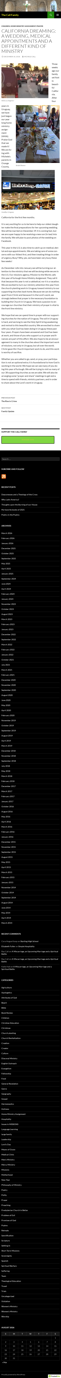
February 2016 (7, 832)
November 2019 (8, 720)
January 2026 (7, 543)
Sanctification (7, 1235)
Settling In (5, 1245)
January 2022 (7, 654)
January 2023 (7, 629)
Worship (5, 1316)
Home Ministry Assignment (23, 26)
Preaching (5, 1205)
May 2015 (5, 862)
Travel (4, 1286)
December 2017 (8, 786)
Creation (5, 1043)
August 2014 (7, 902)
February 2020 (7, 715)
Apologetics (6, 992)
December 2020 (8, 680)
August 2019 (7, 735)
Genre (4, 1089)
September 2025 (8, 558)
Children (5, 26)
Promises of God (8, 1220)
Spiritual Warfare (9, 1266)
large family (6, 1134)
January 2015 (7, 882)
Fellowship (6, 1073)
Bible (3, 1008)
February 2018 (7, 781)
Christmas (5, 1028)
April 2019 (6, 740)
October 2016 (7, 806)
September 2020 (8, 690)
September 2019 (8, 730)
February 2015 (7, 877)
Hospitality (6, 1119)
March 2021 (6, 670)
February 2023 (7, 624)
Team (3, 1276)
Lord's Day (6, 1144)
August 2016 (7, 811)
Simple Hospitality (26, 946)
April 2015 (6, 867)
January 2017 (7, 801)
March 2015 (6, 872)
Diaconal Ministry (9, 1058)
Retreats (5, 1230)
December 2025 (8, 548)
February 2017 (7, 796)
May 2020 (5, 705)
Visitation (5, 1301)
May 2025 (5, 563)
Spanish (4, 1261)
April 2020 (6, 710)
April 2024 (6, 589)
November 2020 (8, 685)
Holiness (5, 1109)
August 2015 (7, 857)
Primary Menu (57, 15)
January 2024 (7, 599)
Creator (4, 1048)
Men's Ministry (7, 1159)
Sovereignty (6, 1256)
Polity (4, 1195)
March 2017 (6, 791)
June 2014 (5, 907)
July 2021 (5, 665)
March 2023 (6, 619)
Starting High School (29, 941)
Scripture (5, 1240)
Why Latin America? (10, 499)
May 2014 (5, 913)
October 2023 (7, 609)
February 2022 (7, 649)
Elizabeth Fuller (8, 946)
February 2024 (7, 594)
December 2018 (8, 751)
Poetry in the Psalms (10, 515)
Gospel (4, 1099)
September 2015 (8, 852)
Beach (4, 1003)
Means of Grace (8, 1149)
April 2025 (6, 568)
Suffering (5, 1271)
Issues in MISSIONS (9, 1124)
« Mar (4, 1362)
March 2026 (6, 533)
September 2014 (8, 897)
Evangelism (6, 1068)
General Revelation (9, 1083)
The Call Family (10, 14)
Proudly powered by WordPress (13, 1375)
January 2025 (7, 573)
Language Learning (9, 1129)
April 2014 (6, 918)
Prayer (39, 26)
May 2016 (5, 816)
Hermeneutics (7, 1104)
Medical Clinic (7, 1154)
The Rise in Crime (9, 399)
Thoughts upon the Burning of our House (19, 504)
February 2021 (7, 675)
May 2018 (5, 771)
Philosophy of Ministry (11, 1185)
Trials (3, 1291)
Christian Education (10, 1023)
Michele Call (30, 57)
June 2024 (5, 584)
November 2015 (8, 847)
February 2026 (7, 538)
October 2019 (7, 725)
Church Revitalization (11, 1038)
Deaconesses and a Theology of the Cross (19, 494)
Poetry (4, 1190)
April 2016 (6, 821)
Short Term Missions (10, 1251)
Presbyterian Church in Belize (14, 1210)
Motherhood (7, 1175)
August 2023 (7, 614)
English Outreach (9, 1063)
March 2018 (6, 776)
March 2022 (6, 644)
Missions (5, 1170)
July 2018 (5, 766)
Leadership (6, 1139)
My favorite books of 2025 (13, 509)
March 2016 (6, 827)
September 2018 (8, 761)
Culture (4, 1053)
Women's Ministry (9, 1306)
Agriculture (6, 987)
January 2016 (7, 837)
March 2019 (6, 746)
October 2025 (7, 553)
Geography (6, 1094)
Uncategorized (7, 1296)
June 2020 (5, 700)
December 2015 (8, 842)
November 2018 (8, 756)
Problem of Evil (8, 1215)
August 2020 (7, 695)
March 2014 (6, 923)
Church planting (8, 1033)
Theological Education (11, 1281)
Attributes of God (9, 997)
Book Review (7, 1013)
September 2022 (8, 639)
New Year (5, 1180)
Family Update (7, 409)
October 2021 (7, 659)
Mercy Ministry (8, 1164)
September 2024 (8, 579)
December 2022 (8, 634)
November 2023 (8, 604)
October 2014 (7, 892)
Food (3, 1078)
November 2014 (8, 887)
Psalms (4, 1225)
